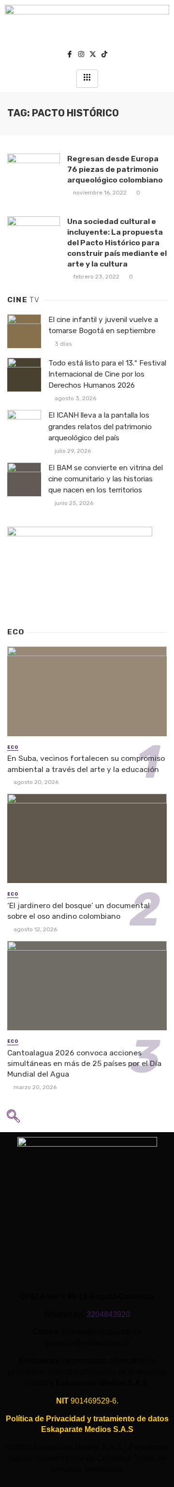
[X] (92, 55)
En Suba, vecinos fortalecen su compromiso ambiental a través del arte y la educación (86, 763)
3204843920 (108, 1314)
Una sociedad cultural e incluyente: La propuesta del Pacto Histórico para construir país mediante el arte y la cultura (117, 242)
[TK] (104, 55)
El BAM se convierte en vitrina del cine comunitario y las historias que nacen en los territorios (105, 478)
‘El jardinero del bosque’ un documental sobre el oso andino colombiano (78, 911)
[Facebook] (69, 55)
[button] (13, 1119)
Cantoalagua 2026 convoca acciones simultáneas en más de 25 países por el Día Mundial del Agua (84, 1063)
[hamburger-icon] (87, 79)
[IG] (81, 55)
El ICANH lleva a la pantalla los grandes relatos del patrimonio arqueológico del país (100, 426)
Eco (12, 747)
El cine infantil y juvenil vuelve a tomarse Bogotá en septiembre (103, 325)
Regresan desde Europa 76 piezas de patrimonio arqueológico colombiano (115, 169)
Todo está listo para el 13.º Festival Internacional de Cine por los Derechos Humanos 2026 (107, 374)
